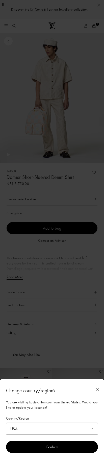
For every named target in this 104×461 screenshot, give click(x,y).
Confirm (52, 446)
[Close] (97, 389)
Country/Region (17, 418)
